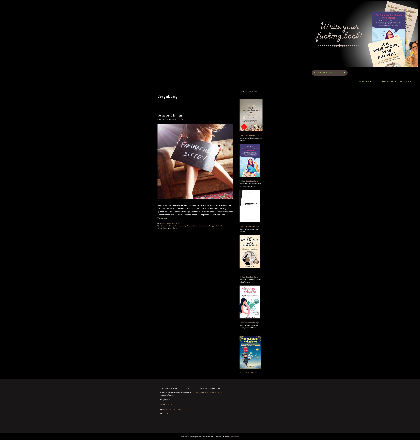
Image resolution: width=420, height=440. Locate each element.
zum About (167, 414)
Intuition (163, 226)
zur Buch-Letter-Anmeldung (172, 409)
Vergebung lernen (170, 115)
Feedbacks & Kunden (386, 82)
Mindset (189, 226)
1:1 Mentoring (366, 82)
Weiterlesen (162, 218)
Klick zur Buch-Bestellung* (249, 135)
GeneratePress (234, 437)
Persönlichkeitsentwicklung (202, 226)
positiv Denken (218, 226)
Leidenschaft (171, 226)
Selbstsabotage (163, 228)
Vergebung (173, 228)
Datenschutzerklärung (214, 393)
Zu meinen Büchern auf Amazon (329, 72)
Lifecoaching (181, 226)
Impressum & (201, 393)
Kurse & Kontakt (408, 82)
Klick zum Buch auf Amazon (248, 373)
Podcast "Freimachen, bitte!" (170, 224)
